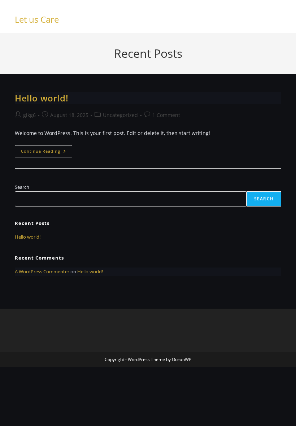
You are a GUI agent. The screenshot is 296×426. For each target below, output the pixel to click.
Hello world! (41, 98)
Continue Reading (46, 152)
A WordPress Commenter (42, 271)
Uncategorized (120, 115)
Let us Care (37, 19)
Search (22, 187)
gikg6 (29, 115)
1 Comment (166, 115)
